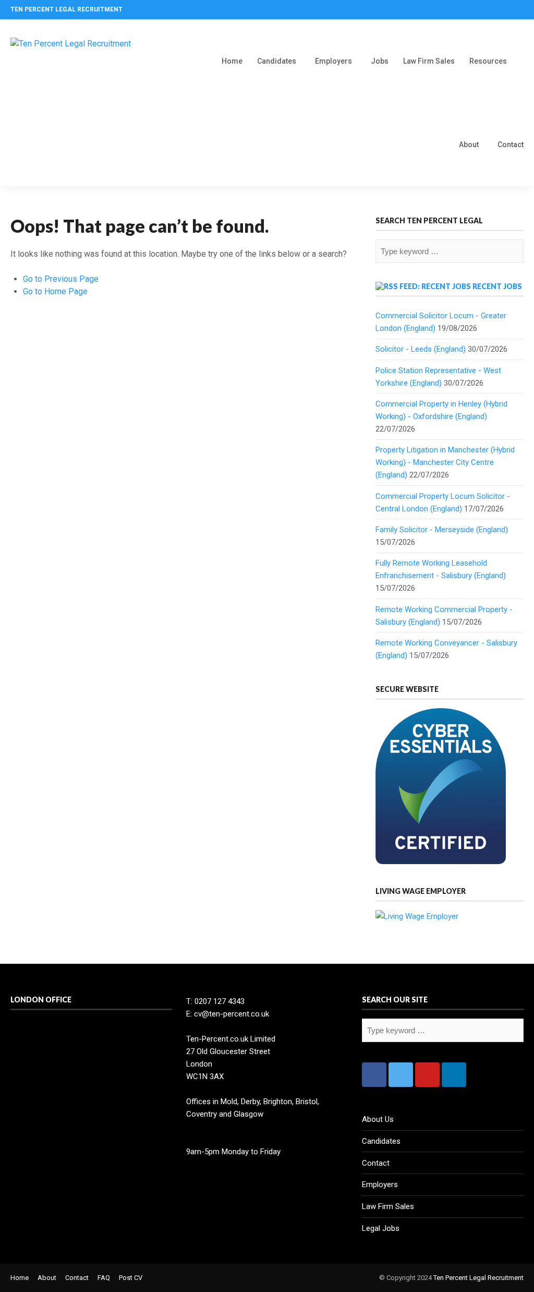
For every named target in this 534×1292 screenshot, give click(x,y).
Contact (510, 144)
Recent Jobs (497, 286)
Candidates (276, 61)
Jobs (380, 61)
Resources (488, 61)
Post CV (130, 1278)
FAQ (104, 1278)
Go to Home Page (55, 291)
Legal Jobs (380, 1228)
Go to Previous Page (61, 279)
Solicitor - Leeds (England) (420, 349)
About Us (378, 1119)
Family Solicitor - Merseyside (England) (441, 529)
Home (232, 61)
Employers (333, 61)
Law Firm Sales (429, 61)
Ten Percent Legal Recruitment (478, 1278)
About (469, 144)
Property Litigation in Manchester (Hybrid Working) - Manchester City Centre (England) (445, 462)
